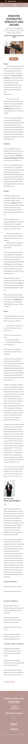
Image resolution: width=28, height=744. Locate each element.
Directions (15, 706)
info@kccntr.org (15, 708)
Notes (14, 59)
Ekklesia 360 (14, 737)
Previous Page (9, 682)
